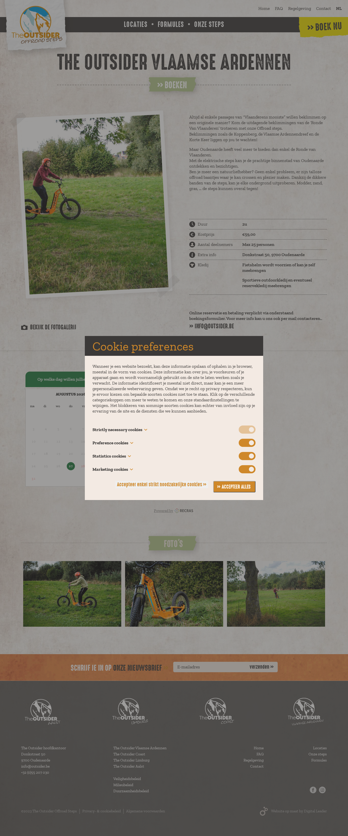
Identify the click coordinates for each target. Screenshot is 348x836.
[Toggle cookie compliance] (247, 443)
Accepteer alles (236, 487)
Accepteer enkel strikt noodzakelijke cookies (159, 484)
